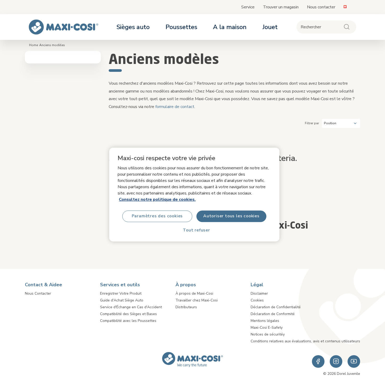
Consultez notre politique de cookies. (157, 199)
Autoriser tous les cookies (231, 216)
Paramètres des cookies (157, 216)
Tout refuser (196, 230)
